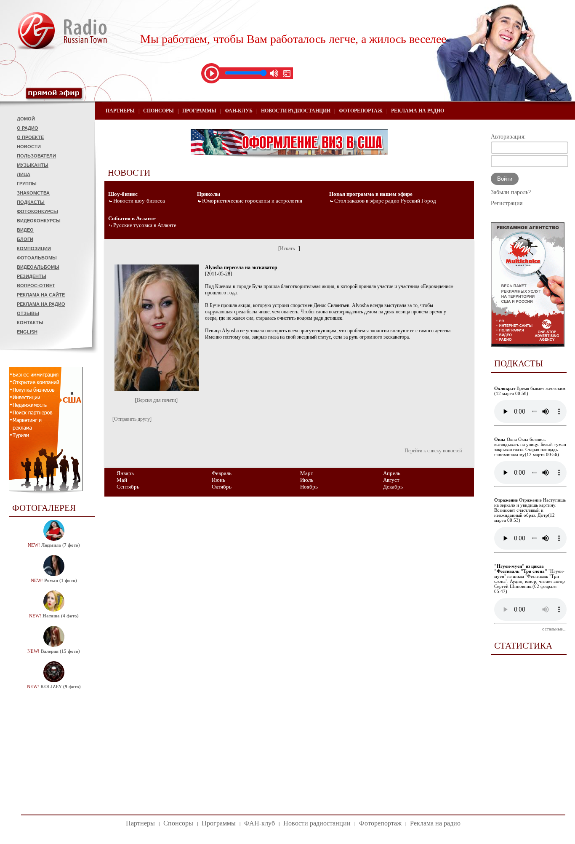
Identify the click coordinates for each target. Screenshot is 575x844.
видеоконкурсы (39, 220)
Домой (26, 118)
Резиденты (31, 276)
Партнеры (120, 111)
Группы (27, 183)
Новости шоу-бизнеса (139, 201)
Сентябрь (128, 486)
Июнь (218, 480)
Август (391, 480)
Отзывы (28, 313)
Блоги (25, 239)
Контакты (30, 322)
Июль (306, 480)
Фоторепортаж (361, 111)
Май (122, 480)
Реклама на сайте (41, 294)
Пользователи (36, 155)
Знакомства (33, 192)
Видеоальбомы (38, 267)
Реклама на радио (41, 304)
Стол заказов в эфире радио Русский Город (385, 201)
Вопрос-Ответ (36, 285)
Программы (199, 111)
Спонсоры (158, 111)
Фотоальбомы (37, 257)
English (27, 331)
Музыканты (32, 165)
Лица (23, 174)
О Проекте (30, 137)
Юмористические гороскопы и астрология (252, 201)
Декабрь (393, 486)
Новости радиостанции (295, 111)
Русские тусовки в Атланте (144, 225)
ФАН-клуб (239, 111)
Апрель (391, 473)
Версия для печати (156, 400)
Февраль (222, 473)
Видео (25, 229)
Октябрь (222, 486)
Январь (125, 473)
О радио (27, 128)
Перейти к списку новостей (433, 451)
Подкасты (31, 202)
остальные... (554, 628)
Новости (29, 146)
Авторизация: (508, 137)
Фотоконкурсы (37, 211)
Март (306, 473)
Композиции (34, 248)
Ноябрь (309, 486)
